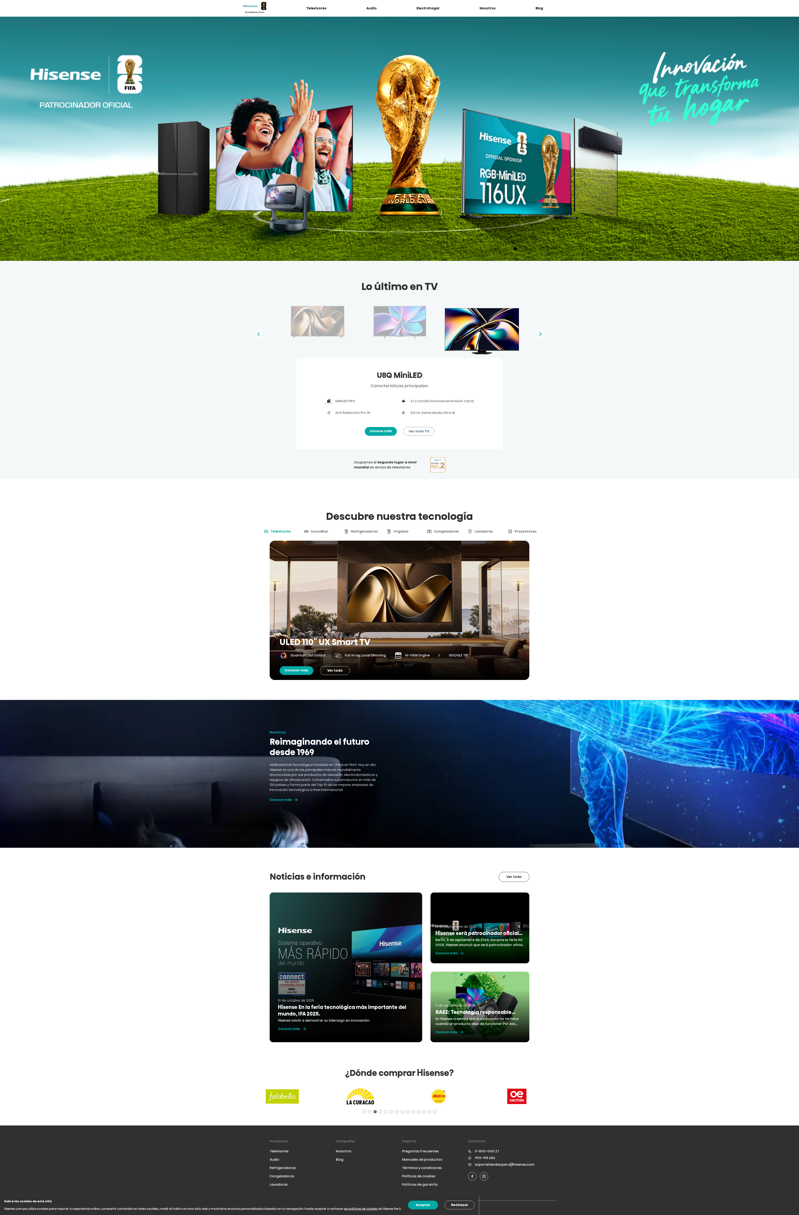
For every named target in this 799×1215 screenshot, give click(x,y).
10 (414, 1112)
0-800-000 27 (487, 1151)
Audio (371, 8)
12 (424, 1112)
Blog (539, 8)
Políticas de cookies (418, 1176)
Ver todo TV (419, 431)
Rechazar (459, 1205)
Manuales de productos (422, 1159)
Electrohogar (428, 8)
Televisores (316, 8)
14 (435, 1112)
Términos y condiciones (422, 1167)
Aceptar (423, 1205)
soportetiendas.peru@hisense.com (504, 1164)
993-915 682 (485, 1157)
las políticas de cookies (361, 1209)
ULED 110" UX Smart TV (325, 642)
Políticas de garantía (420, 1184)
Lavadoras (279, 1184)
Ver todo (335, 670)
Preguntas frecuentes (420, 1151)
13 (430, 1112)
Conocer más (296, 670)
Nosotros (488, 8)
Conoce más (381, 431)
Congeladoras (282, 1176)
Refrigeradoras (283, 1167)
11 (419, 1112)
